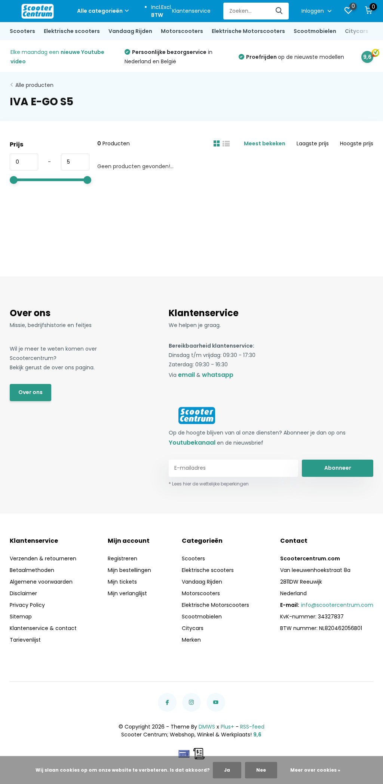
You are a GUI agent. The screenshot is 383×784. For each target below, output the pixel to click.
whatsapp (217, 374)
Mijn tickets (122, 581)
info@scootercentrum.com (337, 605)
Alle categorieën (100, 11)
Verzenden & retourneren (43, 558)
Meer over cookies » (315, 770)
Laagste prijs (313, 143)
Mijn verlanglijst (127, 593)
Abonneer (337, 468)
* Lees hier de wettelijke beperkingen (209, 484)
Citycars (356, 31)
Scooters (22, 31)
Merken (191, 640)
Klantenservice (191, 11)
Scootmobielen (315, 31)
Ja (227, 770)
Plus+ (227, 726)
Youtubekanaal (192, 442)
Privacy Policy (27, 605)
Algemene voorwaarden (41, 581)
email (186, 374)
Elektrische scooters (72, 31)
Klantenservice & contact (43, 628)
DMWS (207, 726)
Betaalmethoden (32, 570)
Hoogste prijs (356, 143)
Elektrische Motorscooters (248, 31)
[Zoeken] (279, 11)
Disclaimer (23, 593)
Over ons (30, 392)
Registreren (122, 558)
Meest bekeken (264, 143)
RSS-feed (252, 726)
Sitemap (21, 616)
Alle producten (34, 85)
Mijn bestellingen (129, 570)
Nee (261, 770)
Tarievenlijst (25, 640)
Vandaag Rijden (130, 31)
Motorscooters (182, 31)
